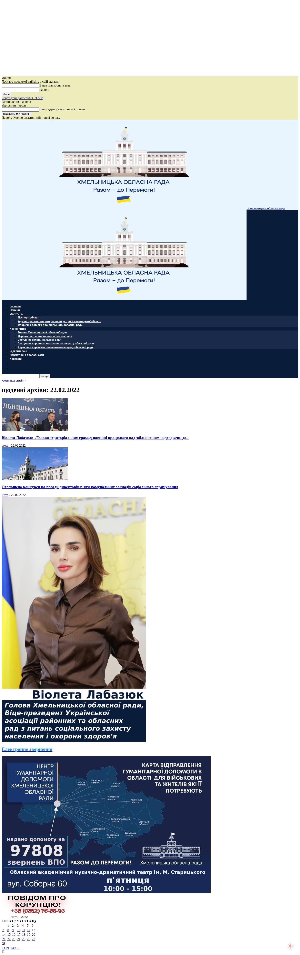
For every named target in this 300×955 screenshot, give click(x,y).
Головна (15, 306)
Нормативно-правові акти (27, 355)
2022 (12, 380)
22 (9, 939)
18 (23, 934)
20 (33, 934)
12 (28, 930)
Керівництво (18, 329)
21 (4, 939)
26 (28, 939)
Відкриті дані (18, 351)
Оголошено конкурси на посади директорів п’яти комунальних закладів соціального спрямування (90, 487)
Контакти (16, 358)
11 (23, 930)
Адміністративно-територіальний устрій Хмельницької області (59, 321)
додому (5, 380)
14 (4, 934)
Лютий (19, 380)
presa (5, 445)
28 (4, 943)
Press (5, 495)
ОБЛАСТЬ (16, 314)
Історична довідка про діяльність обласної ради (50, 325)
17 (18, 934)
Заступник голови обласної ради (39, 340)
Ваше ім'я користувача (54, 85)
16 (13, 934)
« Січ (5, 947)
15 (9, 934)
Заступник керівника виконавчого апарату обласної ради (56, 343)
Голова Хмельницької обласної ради (42, 332)
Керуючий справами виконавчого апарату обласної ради (55, 347)
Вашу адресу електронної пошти (62, 109)
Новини (15, 310)
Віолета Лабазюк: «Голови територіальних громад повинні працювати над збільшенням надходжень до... (95, 438)
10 (18, 930)
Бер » (15, 947)
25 (23, 939)
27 (33, 939)
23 (13, 939)
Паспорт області (28, 317)
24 (18, 939)
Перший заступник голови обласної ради (45, 336)
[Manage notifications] (290, 946)
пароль (44, 89)
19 (28, 934)
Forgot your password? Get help (22, 98)
